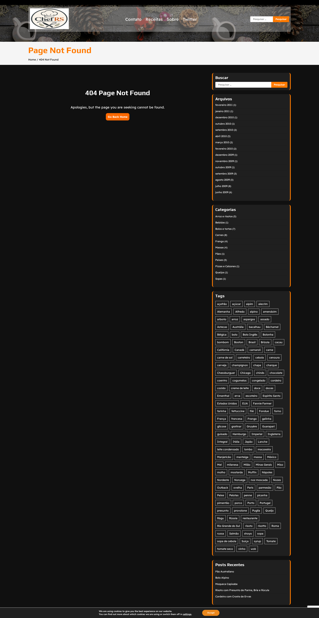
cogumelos (239, 380)
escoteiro (251, 395)
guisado (222, 434)
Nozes (277, 480)
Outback (222, 487)
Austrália (238, 327)
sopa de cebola (226, 541)
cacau (278, 342)
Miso (280, 464)
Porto (250, 503)
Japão (249, 441)
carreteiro (244, 357)
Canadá (239, 350)
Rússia (233, 518)
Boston (238, 342)
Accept (210, 612)
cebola (259, 357)
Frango (219, 241)
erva (237, 395)
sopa (260, 533)
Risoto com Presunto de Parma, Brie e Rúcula (242, 590)
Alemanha (223, 311)
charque (271, 365)
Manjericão (224, 457)
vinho (241, 548)
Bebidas (220, 222)
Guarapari (268, 426)
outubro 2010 (223, 123)
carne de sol (224, 357)
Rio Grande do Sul (228, 526)
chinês (260, 372)
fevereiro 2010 (224, 148)
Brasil (252, 342)
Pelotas (234, 495)
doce (257, 388)
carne (269, 350)
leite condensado (228, 449)
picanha (262, 495)
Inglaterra (274, 434)
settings (187, 614)
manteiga (242, 457)
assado (264, 319)
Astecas (222, 327)
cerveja (221, 365)
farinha (221, 411)
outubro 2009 (223, 167)
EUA (245, 403)
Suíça (245, 541)
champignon (240, 365)
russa (220, 533)
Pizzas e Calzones (225, 266)
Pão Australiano (224, 571)
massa (258, 457)
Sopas (218, 278)
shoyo (248, 533)
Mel (219, 464)
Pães (218, 253)
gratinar (236, 426)
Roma (275, 526)
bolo (234, 334)
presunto (223, 510)
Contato (133, 19)
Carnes (219, 235)
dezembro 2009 (224, 154)
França (221, 418)
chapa (257, 365)
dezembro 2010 (224, 117)
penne (248, 495)
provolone (240, 510)
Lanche (262, 441)
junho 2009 (221, 192)
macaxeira (264, 449)
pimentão (223, 503)
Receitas (154, 19)
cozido (221, 388)
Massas (219, 247)
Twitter (190, 19)
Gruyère (252, 426)
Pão (279, 487)
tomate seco (225, 548)
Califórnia (223, 350)
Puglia (256, 510)
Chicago (245, 372)
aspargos (249, 319)
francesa (236, 418)
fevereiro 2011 (224, 104)
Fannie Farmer (262, 403)
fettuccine (237, 411)
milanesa (232, 464)
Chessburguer (226, 372)
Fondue (264, 411)
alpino (254, 311)
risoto (249, 526)
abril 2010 (221, 136)
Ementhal (223, 395)
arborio (221, 319)
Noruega (239, 480)
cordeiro (276, 380)
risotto (262, 526)
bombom (223, 342)
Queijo (269, 510)
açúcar (236, 304)
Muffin (252, 472)
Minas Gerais (264, 464)
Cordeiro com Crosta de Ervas (233, 596)
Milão (247, 464)
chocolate (276, 372)
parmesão (265, 487)
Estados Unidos (227, 403)
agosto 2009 (222, 179)
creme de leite (240, 388)
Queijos (219, 272)
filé (252, 411)
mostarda (237, 472)
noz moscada (259, 480)
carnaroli (255, 350)
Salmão (234, 533)
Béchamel (272, 327)
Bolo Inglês (250, 334)
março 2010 (222, 142)
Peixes (219, 260)
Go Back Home (117, 116)
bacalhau (255, 327)
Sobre (173, 19)
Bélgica (221, 334)
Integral (222, 441)
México (271, 457)
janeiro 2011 (222, 111)
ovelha (237, 487)
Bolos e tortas (223, 228)
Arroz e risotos (224, 216)
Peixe (220, 495)
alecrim (263, 304)
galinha (266, 418)
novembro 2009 (224, 161)
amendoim (270, 311)
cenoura (274, 357)
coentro (222, 380)
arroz (235, 319)
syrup (257, 541)
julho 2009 (221, 186)
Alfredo (240, 311)
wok (253, 548)
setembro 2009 (224, 173)
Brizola (265, 342)
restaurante (250, 518)
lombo (248, 449)
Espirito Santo (271, 395)
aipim (249, 304)
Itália (236, 441)
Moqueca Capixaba (226, 584)
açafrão (222, 304)
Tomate (271, 541)
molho (221, 472)
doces (269, 388)
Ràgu (220, 518)
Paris (250, 487)
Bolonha (268, 334)
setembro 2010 (224, 129)
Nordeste (223, 480)
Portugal (265, 503)
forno (277, 411)
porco (238, 503)
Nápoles (267, 472)
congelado (258, 380)
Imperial (257, 434)
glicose (221, 426)
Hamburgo (239, 434)
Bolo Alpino (222, 577)
